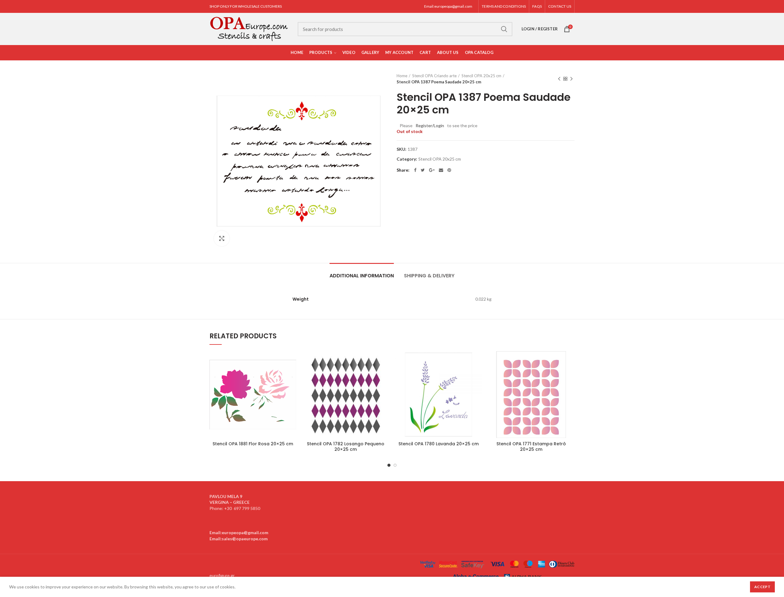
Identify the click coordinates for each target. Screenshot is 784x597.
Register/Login (430, 125)
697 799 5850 (247, 508)
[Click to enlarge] (221, 238)
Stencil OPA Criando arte (434, 75)
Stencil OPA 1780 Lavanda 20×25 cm (438, 444)
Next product (571, 79)
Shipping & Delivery (429, 275)
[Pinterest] (449, 170)
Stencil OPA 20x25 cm (481, 75)
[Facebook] (415, 170)
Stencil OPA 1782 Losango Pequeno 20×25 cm (345, 446)
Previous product (559, 79)
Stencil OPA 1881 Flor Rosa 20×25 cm (253, 444)
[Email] (441, 170)
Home (402, 75)
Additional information (362, 275)
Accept (762, 586)
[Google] (432, 170)
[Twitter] (423, 170)
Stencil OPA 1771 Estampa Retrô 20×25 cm (531, 446)
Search (504, 29)
